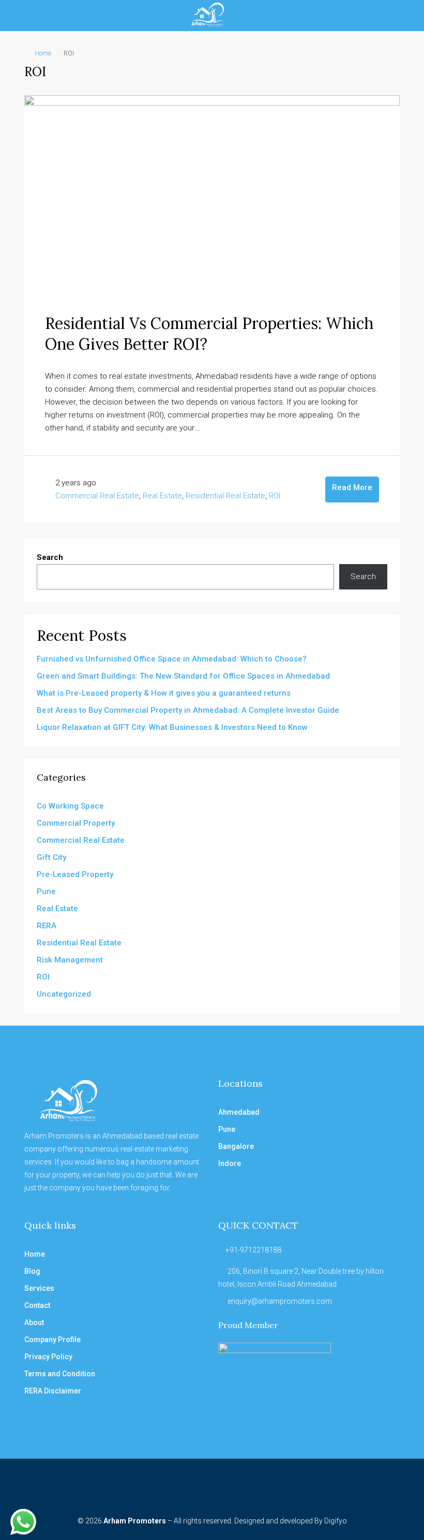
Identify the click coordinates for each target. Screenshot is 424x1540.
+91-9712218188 (253, 1250)
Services (39, 1288)
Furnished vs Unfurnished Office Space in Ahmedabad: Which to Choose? (172, 659)
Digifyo (335, 1521)
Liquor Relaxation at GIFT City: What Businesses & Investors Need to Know (172, 727)
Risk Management (70, 960)
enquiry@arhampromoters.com (280, 1301)
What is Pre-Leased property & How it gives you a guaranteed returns (164, 693)
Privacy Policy (48, 1356)
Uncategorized (64, 994)
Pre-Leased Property (75, 874)
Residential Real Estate (225, 495)
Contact (37, 1305)
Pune (46, 891)
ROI (274, 495)
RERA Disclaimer (52, 1391)
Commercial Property (76, 823)
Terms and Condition (59, 1374)
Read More (352, 487)
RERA (46, 925)
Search (50, 557)
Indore (229, 1163)
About (34, 1322)
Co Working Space (70, 806)
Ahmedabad (239, 1112)
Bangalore (236, 1146)
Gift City (51, 857)
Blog (32, 1271)
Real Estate (162, 495)
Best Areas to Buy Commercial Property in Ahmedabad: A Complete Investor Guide (188, 710)
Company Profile (52, 1339)
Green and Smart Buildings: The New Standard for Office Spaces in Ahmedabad (183, 676)
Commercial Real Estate (97, 495)
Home (43, 53)
